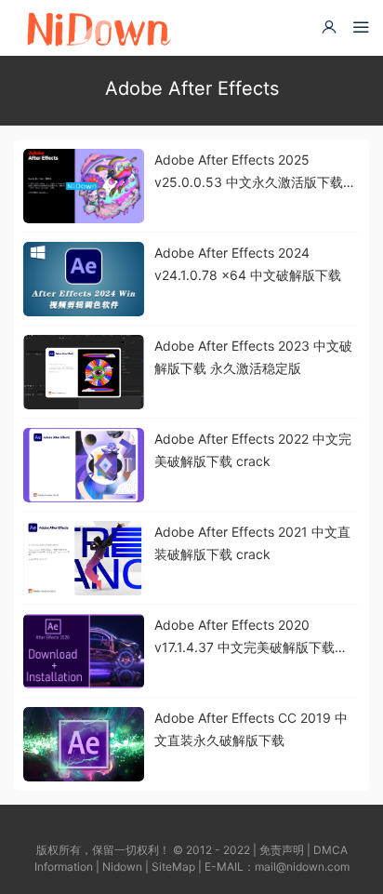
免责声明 (281, 850)
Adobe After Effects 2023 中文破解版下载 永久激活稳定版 (253, 357)
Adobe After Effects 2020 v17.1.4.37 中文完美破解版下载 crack (244, 638)
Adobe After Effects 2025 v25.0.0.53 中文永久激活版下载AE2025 (248, 172)
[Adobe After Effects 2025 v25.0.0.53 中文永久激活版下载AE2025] (83, 186)
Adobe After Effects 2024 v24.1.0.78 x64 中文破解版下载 (247, 264)
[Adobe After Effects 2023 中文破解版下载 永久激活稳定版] (83, 372)
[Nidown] (98, 28)
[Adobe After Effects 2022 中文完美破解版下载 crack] (83, 465)
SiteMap (173, 867)
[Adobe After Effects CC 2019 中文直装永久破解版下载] (83, 744)
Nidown (122, 867)
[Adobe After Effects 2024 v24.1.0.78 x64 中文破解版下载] (83, 279)
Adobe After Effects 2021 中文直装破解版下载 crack (252, 543)
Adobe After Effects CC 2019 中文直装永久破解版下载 (251, 729)
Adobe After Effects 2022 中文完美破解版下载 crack (252, 450)
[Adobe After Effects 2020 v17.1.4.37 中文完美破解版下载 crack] (83, 651)
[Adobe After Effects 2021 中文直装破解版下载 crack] (83, 558)
